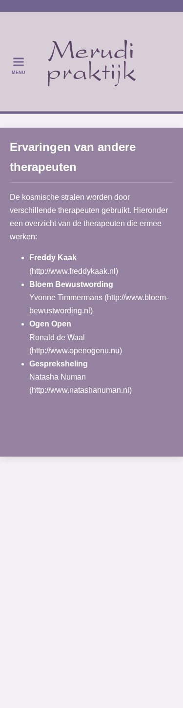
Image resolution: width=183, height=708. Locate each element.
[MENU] (18, 61)
